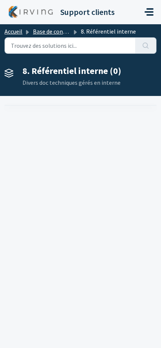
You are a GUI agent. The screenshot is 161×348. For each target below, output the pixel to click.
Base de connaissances (62, 31)
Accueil (13, 31)
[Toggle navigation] (149, 12)
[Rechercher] (146, 45)
